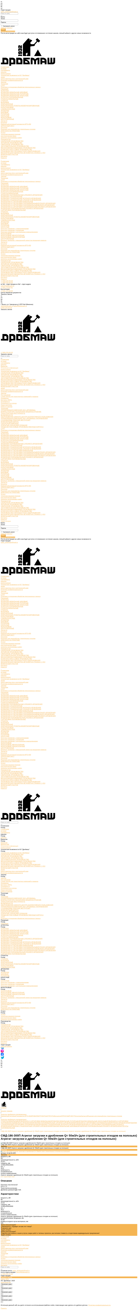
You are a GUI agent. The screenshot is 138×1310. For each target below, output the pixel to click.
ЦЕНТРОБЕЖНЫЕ (7, 119)
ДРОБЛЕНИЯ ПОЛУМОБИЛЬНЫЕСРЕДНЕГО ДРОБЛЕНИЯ (22, 208)
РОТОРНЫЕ (5, 114)
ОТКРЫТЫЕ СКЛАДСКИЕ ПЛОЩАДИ (14, 425)
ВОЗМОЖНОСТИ (7, 415)
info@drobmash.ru (7, 306)
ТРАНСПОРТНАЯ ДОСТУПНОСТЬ (13, 413)
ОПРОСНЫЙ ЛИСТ (7, 126)
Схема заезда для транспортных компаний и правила (19, 396)
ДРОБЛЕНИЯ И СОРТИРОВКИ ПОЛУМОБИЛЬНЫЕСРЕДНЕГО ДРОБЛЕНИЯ (28, 207)
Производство (6, 260)
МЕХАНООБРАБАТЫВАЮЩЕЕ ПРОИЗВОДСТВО (18, 148)
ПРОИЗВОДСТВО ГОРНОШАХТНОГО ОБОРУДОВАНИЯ (20, 151)
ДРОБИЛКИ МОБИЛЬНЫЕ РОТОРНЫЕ (15, 94)
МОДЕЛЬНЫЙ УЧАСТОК (9, 154)
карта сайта (5, 1279)
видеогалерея (6, 73)
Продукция (4, 183)
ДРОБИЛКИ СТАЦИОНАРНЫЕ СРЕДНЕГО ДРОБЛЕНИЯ (21, 200)
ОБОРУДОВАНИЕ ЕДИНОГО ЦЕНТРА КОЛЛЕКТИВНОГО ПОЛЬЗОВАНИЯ (27, 417)
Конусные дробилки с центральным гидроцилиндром (19, 232)
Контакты (4, 277)
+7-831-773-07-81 (7, 287)
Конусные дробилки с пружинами (12, 230)
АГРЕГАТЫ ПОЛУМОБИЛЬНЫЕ (12, 97)
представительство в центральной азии (14, 79)
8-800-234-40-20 (6, 308)
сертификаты (5, 70)
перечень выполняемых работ (11, 137)
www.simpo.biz (6, 1282)
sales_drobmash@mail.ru (9, 11)
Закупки (3, 82)
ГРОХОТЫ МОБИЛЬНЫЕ (9, 99)
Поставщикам (5, 395)
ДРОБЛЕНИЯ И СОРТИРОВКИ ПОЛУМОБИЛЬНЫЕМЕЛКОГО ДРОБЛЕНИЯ (28, 205)
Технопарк (4, 84)
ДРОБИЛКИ (5, 111)
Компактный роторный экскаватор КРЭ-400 (16, 124)
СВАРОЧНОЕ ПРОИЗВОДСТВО (12, 144)
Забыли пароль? (6, 28)
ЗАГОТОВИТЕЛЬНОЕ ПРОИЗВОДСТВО (15, 146)
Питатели (4, 127)
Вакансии (4, 366)
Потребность (5, 401)
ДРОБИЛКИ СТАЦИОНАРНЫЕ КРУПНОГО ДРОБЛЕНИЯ (21, 198)
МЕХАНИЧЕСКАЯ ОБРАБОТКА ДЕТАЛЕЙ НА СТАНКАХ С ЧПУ (23, 153)
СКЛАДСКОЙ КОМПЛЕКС (10, 423)
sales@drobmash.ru (7, 286)
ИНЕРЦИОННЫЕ (7, 104)
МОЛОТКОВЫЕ (6, 117)
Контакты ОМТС (6, 400)
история (3, 68)
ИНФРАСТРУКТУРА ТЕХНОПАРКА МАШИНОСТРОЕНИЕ (21, 412)
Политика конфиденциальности (12, 80)
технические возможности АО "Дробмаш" (15, 75)
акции (3, 77)
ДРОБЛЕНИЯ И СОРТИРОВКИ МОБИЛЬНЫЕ (17, 201)
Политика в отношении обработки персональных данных (21, 87)
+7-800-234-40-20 (7, 281)
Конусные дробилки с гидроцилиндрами (15, 228)
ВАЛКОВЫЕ (5, 102)
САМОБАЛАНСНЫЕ (8, 109)
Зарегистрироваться (8, 31)
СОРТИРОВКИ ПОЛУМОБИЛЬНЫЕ (13, 210)
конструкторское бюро (8, 136)
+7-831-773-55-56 (7, 291)
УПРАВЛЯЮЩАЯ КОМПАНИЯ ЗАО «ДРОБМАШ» (18, 410)
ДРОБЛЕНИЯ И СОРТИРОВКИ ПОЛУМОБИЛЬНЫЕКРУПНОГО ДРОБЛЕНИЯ (28, 203)
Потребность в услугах (9, 403)
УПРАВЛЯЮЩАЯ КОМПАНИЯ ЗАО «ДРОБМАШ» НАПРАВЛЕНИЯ (24, 418)
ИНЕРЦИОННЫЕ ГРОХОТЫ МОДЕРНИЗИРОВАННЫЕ (20, 105)
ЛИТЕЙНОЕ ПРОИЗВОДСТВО (11, 143)
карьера (3, 72)
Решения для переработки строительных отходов (18, 129)
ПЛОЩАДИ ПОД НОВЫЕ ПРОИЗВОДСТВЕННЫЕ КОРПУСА (22, 427)
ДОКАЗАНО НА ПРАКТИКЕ (10, 252)
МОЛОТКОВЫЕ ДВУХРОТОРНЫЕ (13, 235)
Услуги (3, 254)
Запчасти (4, 121)
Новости (4, 279)
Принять (4, 1308)
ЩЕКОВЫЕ (5, 112)
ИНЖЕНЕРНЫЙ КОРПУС (10, 422)
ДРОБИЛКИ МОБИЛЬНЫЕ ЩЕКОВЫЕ (14, 92)
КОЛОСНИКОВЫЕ (7, 107)
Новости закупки (6, 406)
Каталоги (4, 122)
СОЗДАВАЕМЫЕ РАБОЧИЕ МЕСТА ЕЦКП (15, 420)
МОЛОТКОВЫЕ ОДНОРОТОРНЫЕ (13, 237)
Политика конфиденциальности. (99, 1305)
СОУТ (3, 85)
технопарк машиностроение (10, 134)
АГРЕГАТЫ (5, 90)
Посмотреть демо (7, 1284)
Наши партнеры (6, 405)
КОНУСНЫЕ (5, 116)
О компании (5, 161)
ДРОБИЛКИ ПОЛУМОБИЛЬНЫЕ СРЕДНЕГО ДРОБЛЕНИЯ (21, 195)
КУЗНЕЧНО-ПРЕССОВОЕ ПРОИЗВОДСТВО (16, 149)
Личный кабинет (6, 1046)
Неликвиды (5, 398)
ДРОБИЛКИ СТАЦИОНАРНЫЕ (11, 196)
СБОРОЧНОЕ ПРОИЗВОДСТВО (12, 141)
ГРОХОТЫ (4, 100)
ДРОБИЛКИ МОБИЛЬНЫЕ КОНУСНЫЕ (15, 95)
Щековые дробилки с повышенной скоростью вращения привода (23, 240)
